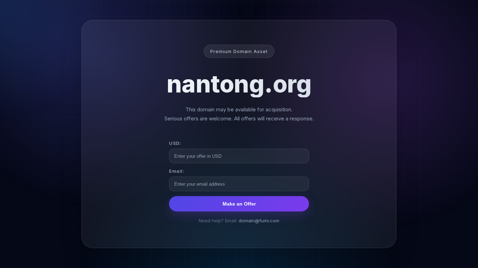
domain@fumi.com (259, 220)
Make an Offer (239, 204)
